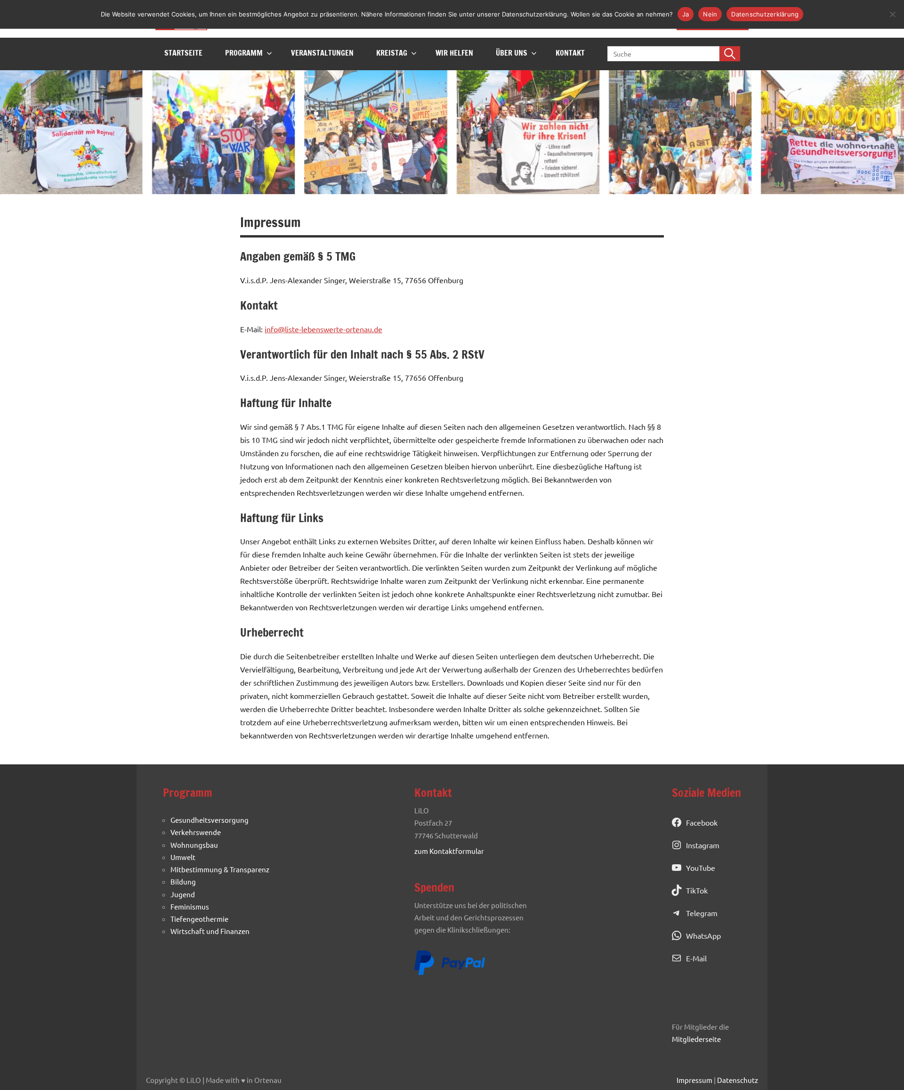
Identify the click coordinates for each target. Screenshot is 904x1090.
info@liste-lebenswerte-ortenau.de (323, 329)
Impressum (694, 1079)
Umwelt (182, 856)
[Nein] (892, 14)
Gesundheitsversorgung (209, 819)
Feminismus (189, 906)
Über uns (511, 53)
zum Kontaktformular (449, 850)
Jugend (182, 894)
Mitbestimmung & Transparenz (219, 869)
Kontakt (570, 53)
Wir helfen (454, 53)
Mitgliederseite (696, 1038)
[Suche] (729, 53)
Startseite (183, 53)
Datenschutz (737, 1079)
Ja (685, 14)
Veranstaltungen (322, 53)
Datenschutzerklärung (765, 14)
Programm (244, 53)
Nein (710, 14)
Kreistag (391, 53)
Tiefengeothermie (199, 918)
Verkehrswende (195, 832)
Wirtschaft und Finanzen (210, 930)
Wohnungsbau (194, 844)
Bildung (183, 881)
